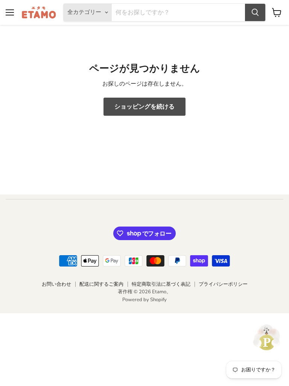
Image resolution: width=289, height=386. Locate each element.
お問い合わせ (56, 284)
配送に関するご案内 (101, 284)
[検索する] (255, 12)
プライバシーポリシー (223, 284)
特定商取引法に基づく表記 (161, 284)
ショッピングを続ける (144, 107)
